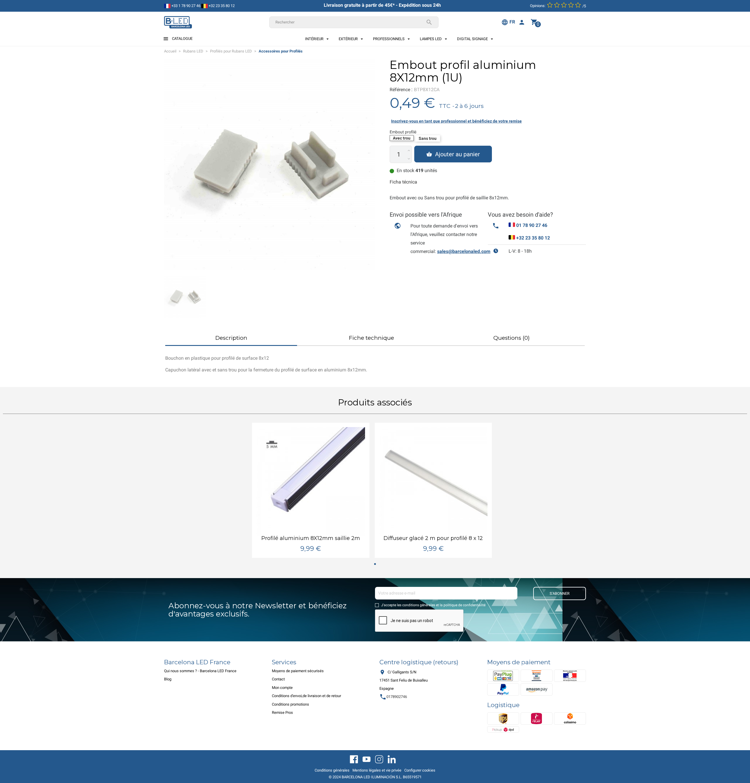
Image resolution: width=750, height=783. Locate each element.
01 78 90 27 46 (531, 225)
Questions (511, 337)
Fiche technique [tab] (371, 337)
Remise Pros (282, 712)
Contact (278, 679)
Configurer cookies (419, 770)
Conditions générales (332, 770)
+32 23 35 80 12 (221, 6)
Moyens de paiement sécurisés (298, 671)
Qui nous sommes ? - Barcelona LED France (200, 671)
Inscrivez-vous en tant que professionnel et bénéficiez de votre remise (456, 121)
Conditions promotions (290, 704)
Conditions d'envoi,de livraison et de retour (306, 696)
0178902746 (393, 696)
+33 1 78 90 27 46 (185, 6)
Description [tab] (231, 337)
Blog (167, 679)
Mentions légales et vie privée (376, 770)
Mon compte (282, 687)
